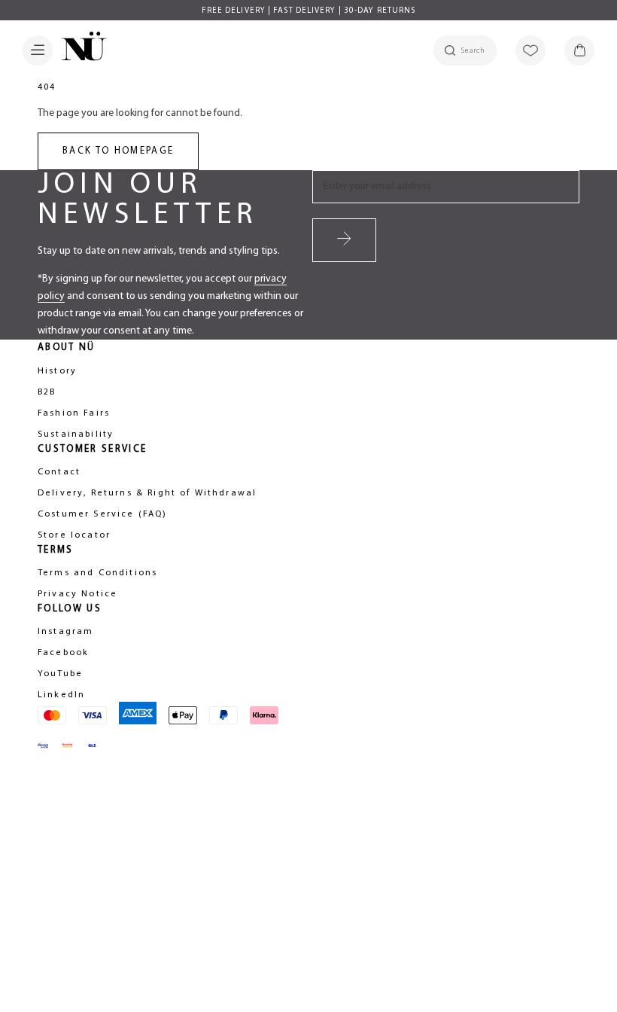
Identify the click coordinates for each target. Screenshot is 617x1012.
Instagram (65, 631)
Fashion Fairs (74, 413)
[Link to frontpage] (80, 49)
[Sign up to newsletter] (344, 240)
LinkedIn (61, 695)
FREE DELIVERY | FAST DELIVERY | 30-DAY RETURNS (309, 11)
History (57, 371)
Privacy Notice (77, 594)
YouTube (60, 673)
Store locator (74, 535)
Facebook (63, 652)
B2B (47, 392)
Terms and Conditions (97, 573)
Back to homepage (118, 151)
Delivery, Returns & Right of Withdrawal (147, 493)
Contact (59, 472)
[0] (579, 50)
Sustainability (76, 434)
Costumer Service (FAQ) (103, 514)
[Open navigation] (38, 50)
